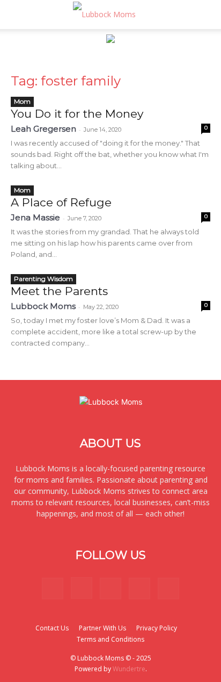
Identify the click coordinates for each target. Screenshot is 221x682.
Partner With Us (102, 628)
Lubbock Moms (43, 306)
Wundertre (129, 668)
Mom (22, 101)
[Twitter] (139, 588)
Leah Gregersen (43, 129)
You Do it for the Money (77, 113)
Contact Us (52, 628)
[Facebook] (52, 588)
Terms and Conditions (110, 639)
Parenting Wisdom (43, 279)
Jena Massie (35, 217)
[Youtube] (168, 588)
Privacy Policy (156, 628)
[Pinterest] (110, 588)
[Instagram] (81, 588)
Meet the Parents (59, 291)
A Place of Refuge (61, 202)
